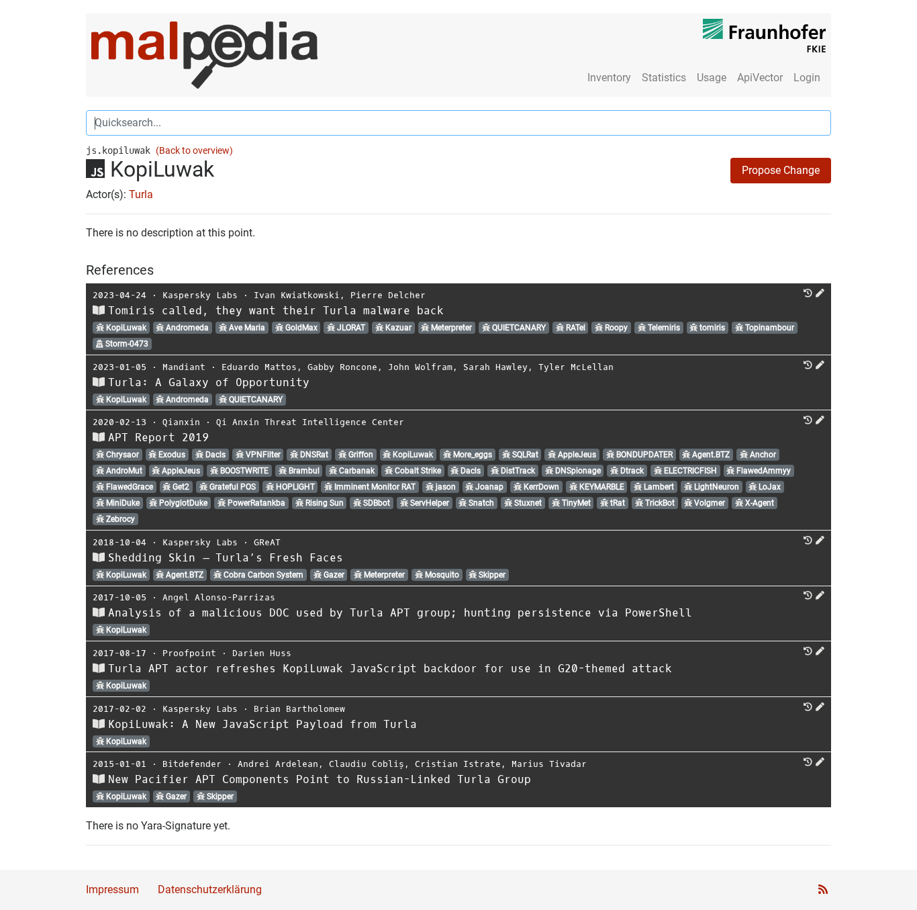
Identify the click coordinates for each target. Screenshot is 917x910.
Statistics (664, 77)
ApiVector (760, 77)
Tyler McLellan (576, 367)
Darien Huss (261, 653)
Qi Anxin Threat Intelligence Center (310, 422)
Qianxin (181, 422)
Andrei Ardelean (278, 764)
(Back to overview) (194, 150)
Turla (141, 194)
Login (806, 77)
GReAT (267, 542)
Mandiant (183, 367)
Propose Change (781, 170)
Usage (711, 77)
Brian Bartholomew (299, 709)
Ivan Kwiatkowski (297, 295)
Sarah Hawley (495, 367)
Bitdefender (192, 764)
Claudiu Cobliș (366, 764)
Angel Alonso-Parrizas (218, 597)
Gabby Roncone (342, 367)
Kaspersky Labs (200, 295)
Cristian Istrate (458, 764)
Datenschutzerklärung (210, 889)
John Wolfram (420, 367)
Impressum (112, 889)
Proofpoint (189, 653)
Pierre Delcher (388, 295)
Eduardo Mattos (259, 367)
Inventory (609, 77)
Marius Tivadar (549, 764)
